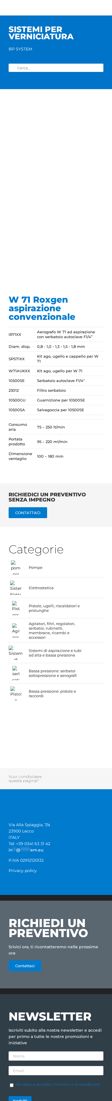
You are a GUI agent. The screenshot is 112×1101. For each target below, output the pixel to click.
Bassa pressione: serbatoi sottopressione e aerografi (53, 673)
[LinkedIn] (83, 775)
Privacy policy (23, 870)
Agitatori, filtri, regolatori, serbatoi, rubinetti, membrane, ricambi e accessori (52, 630)
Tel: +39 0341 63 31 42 (29, 843)
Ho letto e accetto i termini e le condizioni (58, 1084)
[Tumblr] (99, 775)
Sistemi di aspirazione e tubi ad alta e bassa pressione (55, 652)
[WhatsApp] (91, 775)
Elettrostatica (41, 587)
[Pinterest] (59, 782)
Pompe (36, 567)
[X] (68, 775)
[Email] (91, 782)
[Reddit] (76, 775)
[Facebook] (59, 775)
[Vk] (75, 782)
